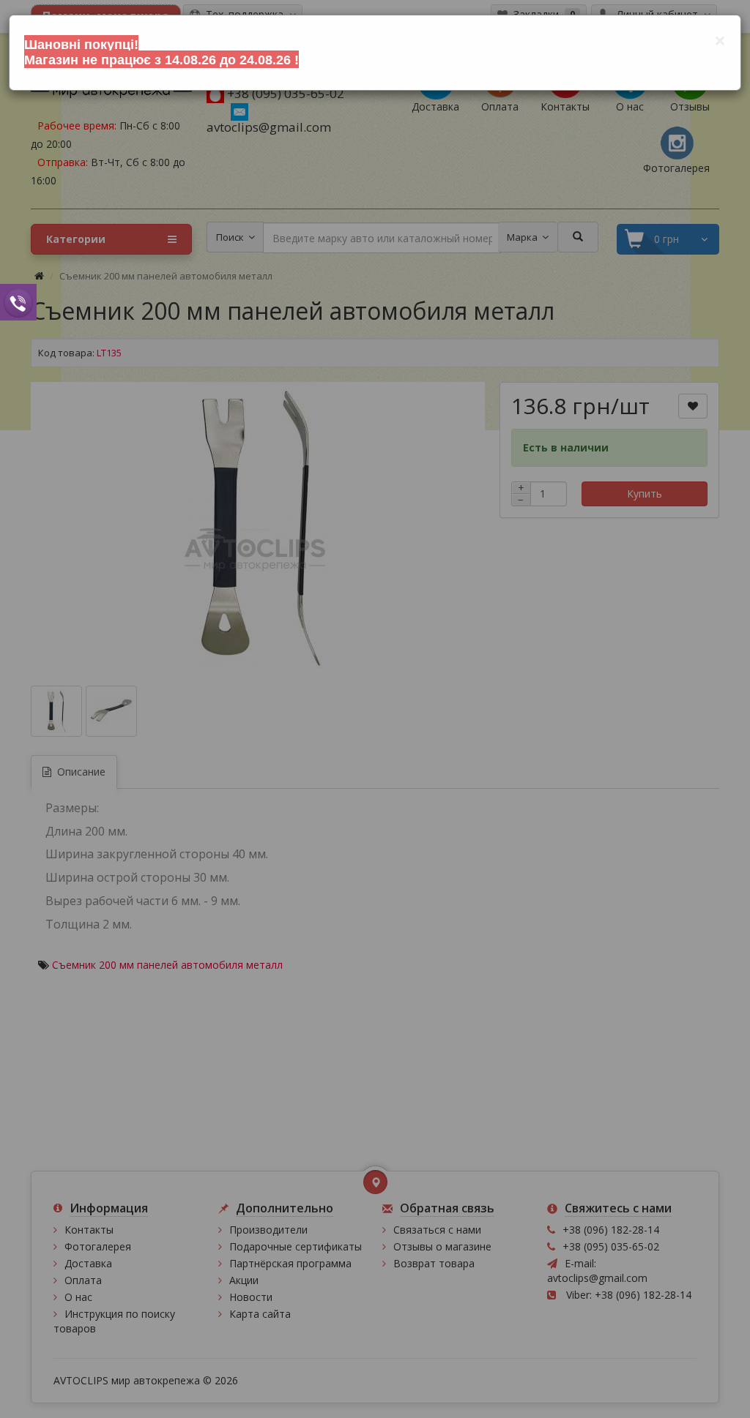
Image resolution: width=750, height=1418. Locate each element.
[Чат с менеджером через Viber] (18, 302)
